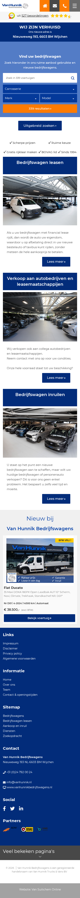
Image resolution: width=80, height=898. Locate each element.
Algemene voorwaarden (19, 658)
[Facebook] (4, 808)
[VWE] (44, 830)
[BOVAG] (29, 830)
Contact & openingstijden (20, 694)
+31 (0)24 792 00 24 (19, 772)
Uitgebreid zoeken (39, 126)
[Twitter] (12, 808)
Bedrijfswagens (13, 716)
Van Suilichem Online (46, 889)
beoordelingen (35, 15)
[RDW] (12, 830)
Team (6, 689)
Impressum (10, 643)
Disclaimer (10, 648)
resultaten (39, 108)
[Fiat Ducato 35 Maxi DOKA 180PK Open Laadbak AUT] (40, 579)
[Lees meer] (40, 215)
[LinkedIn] (21, 808)
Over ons (9, 684)
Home (7, 679)
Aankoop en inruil (15, 726)
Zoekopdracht (12, 736)
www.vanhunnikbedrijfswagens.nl (29, 787)
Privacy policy (12, 653)
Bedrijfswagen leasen (17, 721)
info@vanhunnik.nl (19, 782)
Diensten (9, 731)
